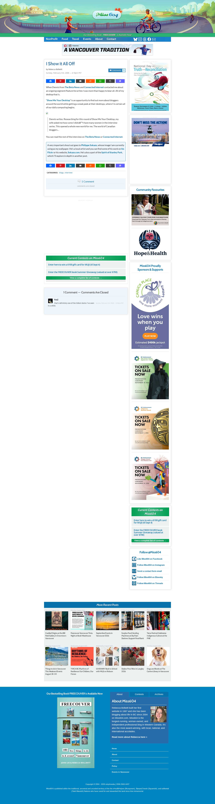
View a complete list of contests (84, 278)
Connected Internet (94, 87)
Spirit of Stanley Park (111, 152)
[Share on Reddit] (90, 81)
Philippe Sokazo (89, 145)
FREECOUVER (109, 35)
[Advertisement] (85, 225)
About (99, 39)
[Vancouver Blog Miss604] (107, 13)
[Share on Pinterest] (60, 81)
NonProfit (52, 39)
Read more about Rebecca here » (129, 737)
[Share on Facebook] (50, 81)
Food (65, 39)
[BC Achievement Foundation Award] (150, 375)
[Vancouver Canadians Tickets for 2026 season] (107, 49)
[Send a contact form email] (154, 40)
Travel (75, 39)
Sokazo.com (74, 152)
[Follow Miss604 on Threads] (145, 40)
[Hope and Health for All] (150, 243)
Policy (114, 766)
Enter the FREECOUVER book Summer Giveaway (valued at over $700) (82, 272)
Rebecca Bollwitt (55, 69)
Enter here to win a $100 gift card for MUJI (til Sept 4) (74, 264)
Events (87, 39)
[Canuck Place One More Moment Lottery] (150, 311)
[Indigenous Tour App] (150, 209)
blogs (61, 173)
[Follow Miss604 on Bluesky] (135, 40)
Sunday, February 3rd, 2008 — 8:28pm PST (110, 303)
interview (68, 173)
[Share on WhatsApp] (100, 81)
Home (114, 749)
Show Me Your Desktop (58, 100)
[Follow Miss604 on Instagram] (140, 40)
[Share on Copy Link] (110, 81)
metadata (86, 170)
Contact (111, 39)
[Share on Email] (80, 81)
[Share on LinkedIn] (70, 81)
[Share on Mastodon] (120, 81)
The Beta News (72, 87)
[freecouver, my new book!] (75, 767)
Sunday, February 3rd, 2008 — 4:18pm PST (63, 73)
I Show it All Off (60, 63)
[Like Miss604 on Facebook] (149, 40)
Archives (159, 694)
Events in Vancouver (120, 772)
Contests (139, 694)
